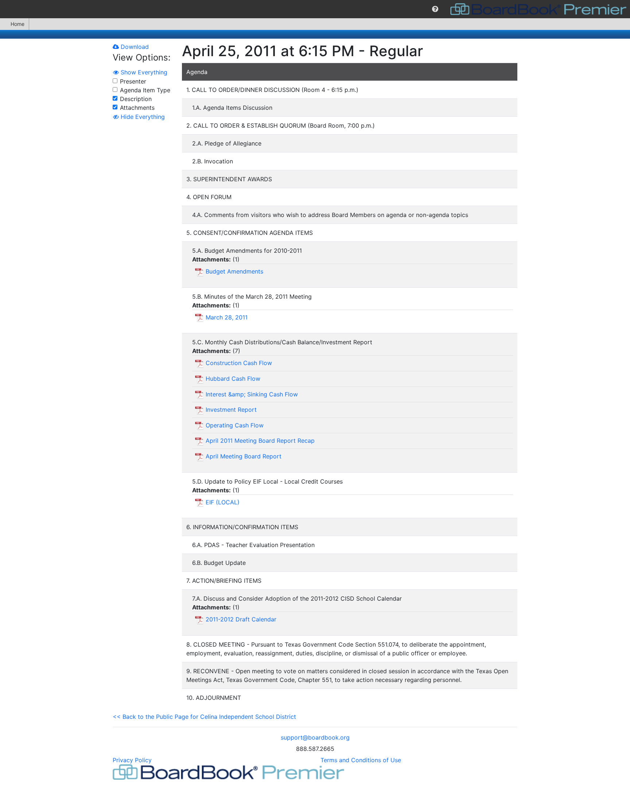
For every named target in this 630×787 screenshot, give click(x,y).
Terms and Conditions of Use (360, 760)
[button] (435, 9)
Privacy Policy (132, 760)
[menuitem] (435, 9)
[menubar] (315, 9)
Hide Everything (142, 116)
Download (134, 46)
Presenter (133, 81)
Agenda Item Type (145, 90)
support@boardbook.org (315, 737)
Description (136, 98)
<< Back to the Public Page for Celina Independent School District (204, 716)
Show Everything (143, 72)
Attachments (137, 107)
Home (17, 24)
